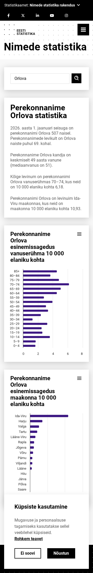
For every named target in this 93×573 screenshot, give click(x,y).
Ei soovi (28, 553)
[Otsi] (76, 78)
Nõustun (61, 553)
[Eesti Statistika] (19, 29)
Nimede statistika (45, 47)
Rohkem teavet (28, 538)
